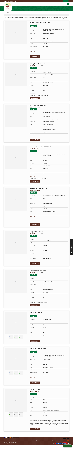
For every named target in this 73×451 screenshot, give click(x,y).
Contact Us (64, 4)
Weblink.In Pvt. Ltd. (15, 443)
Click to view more (32, 51)
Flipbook (51, 4)
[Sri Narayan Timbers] (8, 6)
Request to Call (35, 56)
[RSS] (68, 440)
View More (66, 18)
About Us (40, 4)
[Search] (68, 4)
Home (35, 4)
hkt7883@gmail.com (9, 1)
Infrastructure (57, 4)
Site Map (64, 440)
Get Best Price (33, 26)
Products (45, 4)
